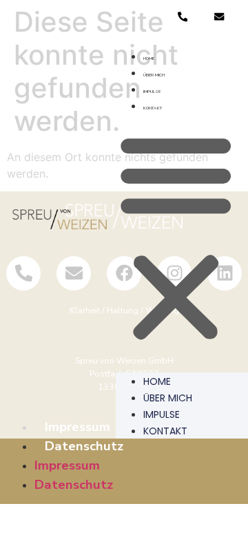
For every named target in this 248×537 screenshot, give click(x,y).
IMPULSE (152, 91)
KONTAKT (152, 108)
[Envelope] (219, 17)
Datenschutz (84, 446)
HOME (148, 58)
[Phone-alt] (182, 17)
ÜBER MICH (154, 75)
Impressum (67, 465)
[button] (176, 238)
